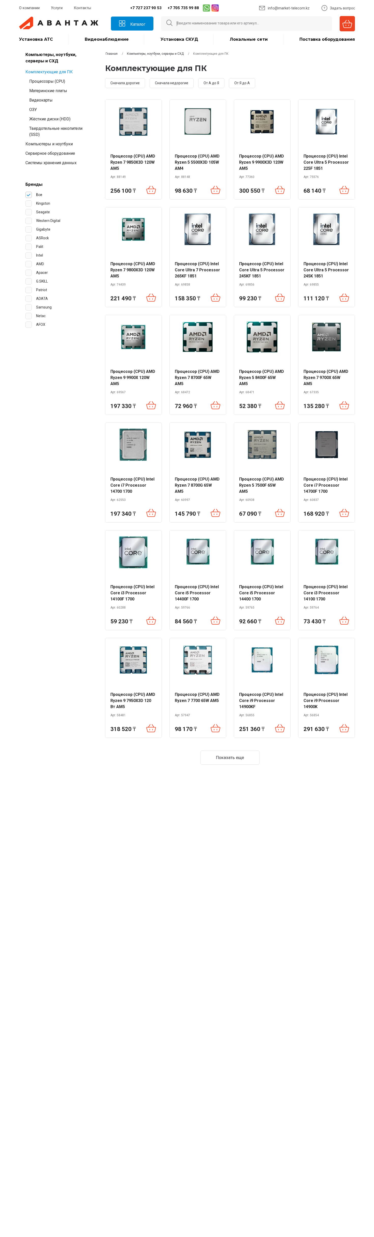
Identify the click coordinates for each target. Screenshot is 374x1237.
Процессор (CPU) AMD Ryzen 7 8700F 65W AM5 (197, 377)
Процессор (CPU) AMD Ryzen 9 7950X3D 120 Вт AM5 (132, 700)
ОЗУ (33, 109)
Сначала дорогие (125, 83)
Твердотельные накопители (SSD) (55, 131)
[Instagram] (215, 8)
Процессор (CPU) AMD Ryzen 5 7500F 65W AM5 (261, 485)
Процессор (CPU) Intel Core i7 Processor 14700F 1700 (326, 485)
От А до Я (211, 83)
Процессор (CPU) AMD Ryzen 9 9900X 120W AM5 (132, 377)
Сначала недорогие (171, 83)
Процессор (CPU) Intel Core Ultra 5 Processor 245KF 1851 (261, 269)
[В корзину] (151, 191)
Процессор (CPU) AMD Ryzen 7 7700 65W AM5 (197, 697)
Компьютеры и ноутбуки (49, 144)
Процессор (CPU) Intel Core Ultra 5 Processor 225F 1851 (326, 162)
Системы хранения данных (51, 162)
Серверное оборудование (50, 153)
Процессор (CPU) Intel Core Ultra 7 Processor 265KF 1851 (197, 269)
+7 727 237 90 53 (146, 8)
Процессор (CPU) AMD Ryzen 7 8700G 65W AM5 (197, 485)
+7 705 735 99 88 (183, 8)
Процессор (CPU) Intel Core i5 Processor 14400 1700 (261, 592)
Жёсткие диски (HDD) (49, 119)
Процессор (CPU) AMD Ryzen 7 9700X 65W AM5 (326, 377)
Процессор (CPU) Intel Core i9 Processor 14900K (326, 700)
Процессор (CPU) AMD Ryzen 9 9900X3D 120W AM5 (261, 162)
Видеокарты (41, 100)
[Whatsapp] (206, 8)
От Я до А (242, 83)
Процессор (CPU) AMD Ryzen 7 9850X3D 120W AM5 (132, 162)
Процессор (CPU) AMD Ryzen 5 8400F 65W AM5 (261, 377)
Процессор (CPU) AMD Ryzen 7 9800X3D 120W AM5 (132, 269)
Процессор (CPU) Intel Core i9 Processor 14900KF (261, 700)
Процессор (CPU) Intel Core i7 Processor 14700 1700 (132, 485)
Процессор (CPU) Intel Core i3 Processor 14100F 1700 (132, 592)
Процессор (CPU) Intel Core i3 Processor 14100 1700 (326, 592)
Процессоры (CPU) (47, 81)
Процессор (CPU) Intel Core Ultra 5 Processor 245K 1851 (326, 269)
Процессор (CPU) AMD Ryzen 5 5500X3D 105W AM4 (197, 162)
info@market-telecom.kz (289, 8)
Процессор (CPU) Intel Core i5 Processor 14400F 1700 (197, 592)
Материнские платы (48, 90)
